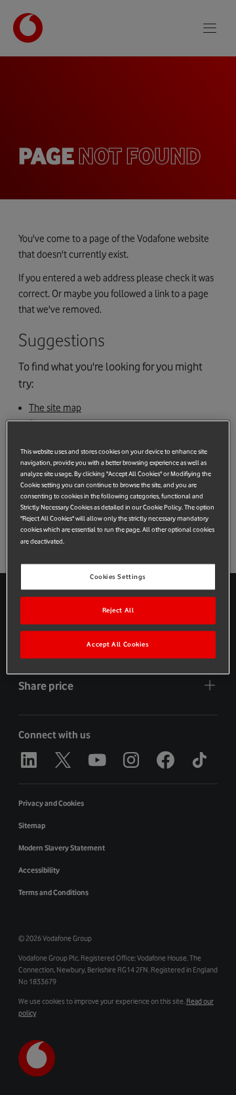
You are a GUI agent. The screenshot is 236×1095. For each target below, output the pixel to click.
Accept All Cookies (118, 645)
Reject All (118, 611)
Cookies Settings (118, 576)
